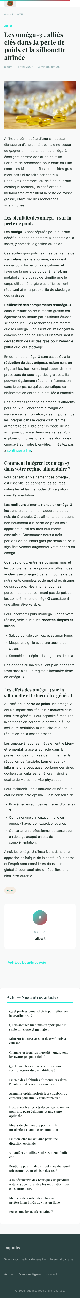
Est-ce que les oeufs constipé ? (31, 1212)
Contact (51, 1274)
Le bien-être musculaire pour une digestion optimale (33, 1141)
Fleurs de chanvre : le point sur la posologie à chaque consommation (33, 1127)
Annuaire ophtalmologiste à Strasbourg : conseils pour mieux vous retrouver (38, 1095)
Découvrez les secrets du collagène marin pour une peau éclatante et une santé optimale (39, 1111)
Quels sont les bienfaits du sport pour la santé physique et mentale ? (37, 1027)
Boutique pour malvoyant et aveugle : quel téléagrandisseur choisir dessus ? (39, 1168)
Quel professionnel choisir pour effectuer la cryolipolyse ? (38, 1013)
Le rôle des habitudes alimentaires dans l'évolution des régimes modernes (38, 1082)
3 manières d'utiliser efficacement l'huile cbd (38, 1154)
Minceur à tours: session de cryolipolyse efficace (38, 1041)
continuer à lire (19, 450)
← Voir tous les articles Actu (25, 962)
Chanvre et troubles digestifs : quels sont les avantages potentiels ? (38, 1054)
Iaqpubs (12, 1247)
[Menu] (72, 3)
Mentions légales (30, 1274)
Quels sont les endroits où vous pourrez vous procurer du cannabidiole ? (37, 1068)
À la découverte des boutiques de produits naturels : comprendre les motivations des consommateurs (39, 1184)
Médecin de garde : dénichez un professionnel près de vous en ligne (34, 1200)
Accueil (8, 14)
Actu (20, 14)
